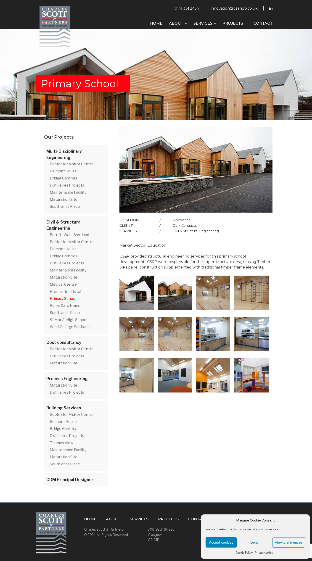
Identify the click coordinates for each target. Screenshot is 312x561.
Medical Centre (63, 284)
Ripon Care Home (65, 305)
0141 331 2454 (187, 8)
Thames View (61, 443)
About (176, 23)
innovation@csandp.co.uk (234, 8)
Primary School (63, 298)
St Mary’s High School (68, 320)
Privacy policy (264, 552)
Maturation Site (63, 199)
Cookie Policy (244, 552)
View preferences (289, 542)
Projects (232, 23)
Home (156, 23)
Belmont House (63, 171)
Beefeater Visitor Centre (72, 164)
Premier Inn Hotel (65, 291)
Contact (263, 23)
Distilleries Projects (67, 185)
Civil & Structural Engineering (196, 231)
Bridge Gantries (63, 178)
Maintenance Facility (68, 192)
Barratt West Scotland (69, 235)
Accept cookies (221, 542)
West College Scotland (70, 327)
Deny (254, 542)
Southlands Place (65, 206)
